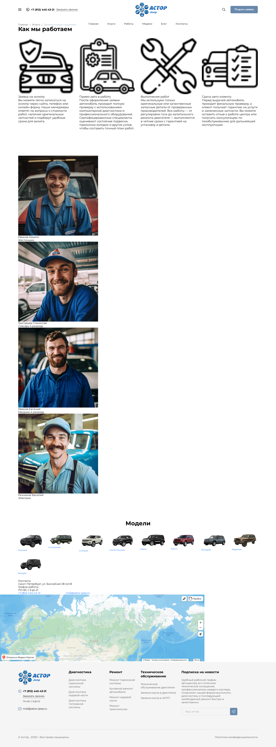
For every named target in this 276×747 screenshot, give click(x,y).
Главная (93, 24)
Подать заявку (244, 9)
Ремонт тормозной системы (122, 681)
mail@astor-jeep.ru (78, 593)
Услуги (111, 24)
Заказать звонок (67, 9)
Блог (164, 24)
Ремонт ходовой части (120, 699)
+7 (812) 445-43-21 (29, 593)
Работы (129, 24)
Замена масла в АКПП (155, 698)
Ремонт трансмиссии (118, 707)
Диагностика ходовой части (78, 693)
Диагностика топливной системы (77, 704)
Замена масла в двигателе (158, 692)
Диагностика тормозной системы (77, 683)
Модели (147, 24)
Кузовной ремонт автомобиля (121, 690)
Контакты (182, 24)
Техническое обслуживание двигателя (158, 686)
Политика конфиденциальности (236, 737)
